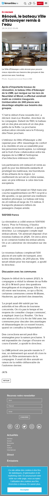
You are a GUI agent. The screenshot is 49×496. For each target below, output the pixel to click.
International (11, 450)
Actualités (12, 435)
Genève (9, 439)
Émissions (12, 461)
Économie (10, 443)
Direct (40, 3)
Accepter (24, 490)
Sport (9, 445)
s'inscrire (24, 417)
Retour (6, 381)
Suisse (9, 441)
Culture (9, 448)
